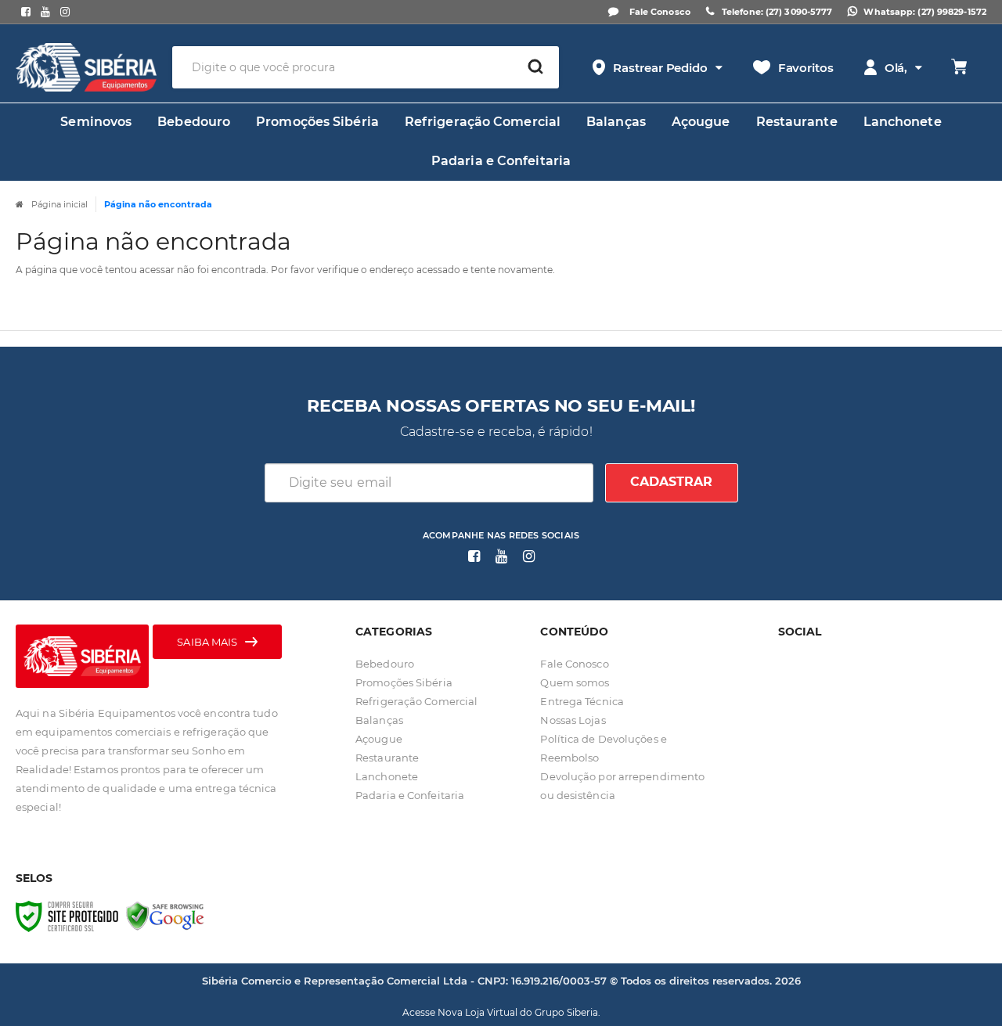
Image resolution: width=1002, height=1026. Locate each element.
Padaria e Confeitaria (409, 795)
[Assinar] (671, 482)
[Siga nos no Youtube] (45, 12)
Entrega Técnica (582, 701)
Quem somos (574, 682)
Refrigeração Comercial (416, 701)
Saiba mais (207, 641)
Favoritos (806, 67)
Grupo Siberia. (567, 1012)
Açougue (378, 739)
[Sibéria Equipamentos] (86, 67)
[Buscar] (535, 67)
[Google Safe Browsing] (165, 915)
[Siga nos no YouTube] (501, 557)
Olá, (896, 67)
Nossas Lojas (572, 720)
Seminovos (96, 121)
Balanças (379, 720)
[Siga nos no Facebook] (25, 12)
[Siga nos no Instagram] (64, 12)
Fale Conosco (658, 11)
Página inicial (59, 204)
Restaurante (387, 757)
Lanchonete (386, 776)
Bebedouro (384, 663)
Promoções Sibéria (403, 682)
